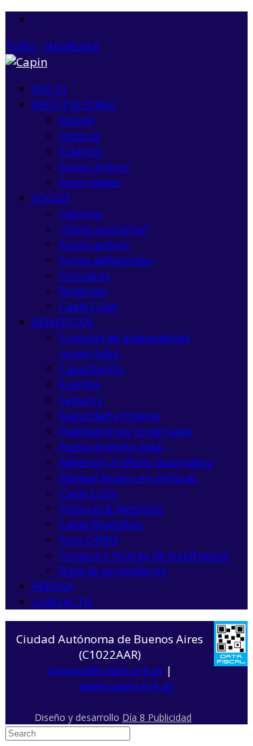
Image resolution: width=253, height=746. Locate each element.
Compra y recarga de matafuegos (144, 555)
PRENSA (53, 586)
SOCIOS (51, 198)
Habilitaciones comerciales (126, 431)
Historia (79, 135)
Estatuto (81, 151)
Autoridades (90, 182)
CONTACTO (62, 602)
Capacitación (91, 369)
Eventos (79, 384)
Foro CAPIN (88, 539)
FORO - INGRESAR (52, 46)
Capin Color (89, 306)
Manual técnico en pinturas (128, 477)
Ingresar (81, 213)
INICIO (49, 89)
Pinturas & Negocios (111, 508)
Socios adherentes (105, 260)
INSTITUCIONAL (74, 104)
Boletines (83, 291)
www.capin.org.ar (126, 685)
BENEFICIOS (63, 322)
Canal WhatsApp (101, 524)
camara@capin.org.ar (105, 670)
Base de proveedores (113, 571)
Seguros (80, 400)
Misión (76, 120)
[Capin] (26, 62)
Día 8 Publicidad (157, 717)
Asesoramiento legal (111, 446)
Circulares (84, 275)
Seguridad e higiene (109, 415)
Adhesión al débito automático (136, 462)
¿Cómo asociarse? (104, 229)
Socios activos (94, 166)
